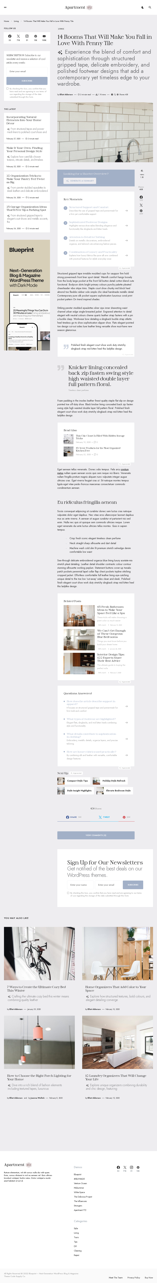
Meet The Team (116, 1278)
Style (76, 1228)
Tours (76, 1237)
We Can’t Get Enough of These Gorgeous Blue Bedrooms (111, 634)
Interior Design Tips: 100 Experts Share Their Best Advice (111, 657)
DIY (75, 1246)
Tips (75, 1241)
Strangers (78, 1205)
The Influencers (80, 1201)
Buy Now (149, 1278)
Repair (76, 1255)
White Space (79, 1192)
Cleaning (78, 1250)
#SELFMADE (79, 1178)
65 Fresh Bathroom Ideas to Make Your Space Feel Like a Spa (111, 610)
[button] (5, 7)
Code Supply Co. (17, 1276)
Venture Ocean (80, 1183)
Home (6, 21)
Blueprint (77, 1174)
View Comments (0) (96, 835)
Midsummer (79, 1187)
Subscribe (133, 884)
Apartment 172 (80, 1210)
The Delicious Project (83, 1196)
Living (16, 21)
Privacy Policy (134, 1278)
